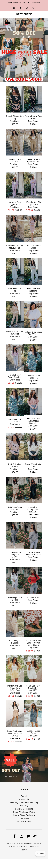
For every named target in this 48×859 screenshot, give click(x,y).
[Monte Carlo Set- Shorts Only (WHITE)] (33, 669)
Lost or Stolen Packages (24, 815)
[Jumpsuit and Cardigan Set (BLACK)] (33, 490)
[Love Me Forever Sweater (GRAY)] (33, 535)
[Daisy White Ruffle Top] (33, 447)
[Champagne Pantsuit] (15, 624)
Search (24, 796)
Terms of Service (24, 821)
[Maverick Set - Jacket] (15, 142)
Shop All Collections (24, 809)
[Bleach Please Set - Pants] (33, 99)
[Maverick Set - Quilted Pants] (33, 142)
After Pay (24, 806)
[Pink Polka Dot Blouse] (15, 447)
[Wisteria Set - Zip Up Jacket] (33, 185)
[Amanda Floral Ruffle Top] (33, 358)
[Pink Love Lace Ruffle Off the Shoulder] (33, 402)
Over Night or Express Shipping (24, 803)
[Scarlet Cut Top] (33, 581)
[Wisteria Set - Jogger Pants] (15, 185)
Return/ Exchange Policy (24, 812)
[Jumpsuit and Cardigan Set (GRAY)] (15, 535)
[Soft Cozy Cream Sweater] (15, 490)
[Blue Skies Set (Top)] (15, 272)
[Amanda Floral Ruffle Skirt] (15, 402)
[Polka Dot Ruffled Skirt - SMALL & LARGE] (15, 714)
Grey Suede (24, 14)
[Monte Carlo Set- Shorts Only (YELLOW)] (15, 669)
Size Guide (24, 818)
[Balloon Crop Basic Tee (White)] (33, 315)
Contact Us (24, 799)
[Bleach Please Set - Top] (15, 99)
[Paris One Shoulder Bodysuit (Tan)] (15, 229)
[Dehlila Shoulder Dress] (33, 229)
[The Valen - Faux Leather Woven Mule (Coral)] (33, 624)
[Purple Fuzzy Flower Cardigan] (15, 358)
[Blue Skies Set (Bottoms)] (33, 272)
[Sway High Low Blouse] (15, 581)
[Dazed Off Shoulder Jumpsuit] (15, 315)
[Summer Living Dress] (33, 714)
